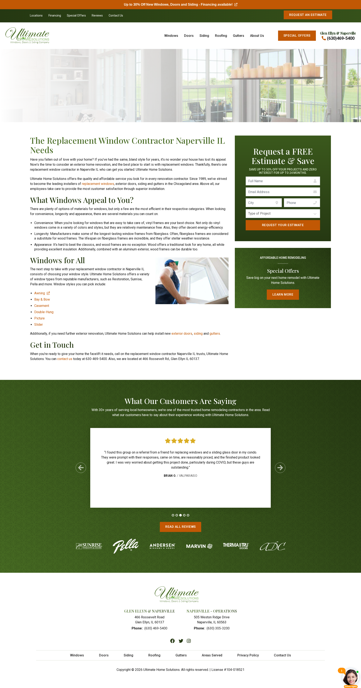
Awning (42, 293)
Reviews (97, 15)
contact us (64, 359)
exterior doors (182, 334)
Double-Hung (43, 312)
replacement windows (98, 184)
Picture (39, 318)
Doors (189, 36)
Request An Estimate (308, 15)
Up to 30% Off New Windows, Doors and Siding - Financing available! (180, 4)
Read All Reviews (180, 527)
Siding (204, 36)
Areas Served (212, 655)
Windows (171, 36)
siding (198, 334)
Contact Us (116, 15)
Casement (41, 306)
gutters (215, 334)
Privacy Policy (248, 655)
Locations (36, 15)
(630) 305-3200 (218, 628)
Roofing (221, 36)
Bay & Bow (42, 299)
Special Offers (76, 15)
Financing (54, 15)
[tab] (173, 515)
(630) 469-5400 (155, 628)
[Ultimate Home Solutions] (34, 35)
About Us (257, 36)
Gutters (238, 36)
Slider (38, 325)
